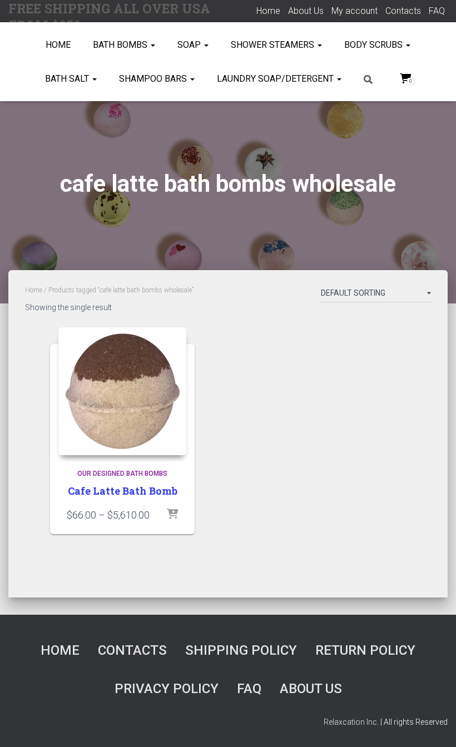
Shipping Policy (241, 650)
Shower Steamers (273, 44)
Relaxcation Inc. (351, 722)
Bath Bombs (121, 44)
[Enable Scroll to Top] (434, 725)
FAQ (437, 11)
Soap (190, 44)
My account (354, 11)
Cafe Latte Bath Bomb (122, 490)
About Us (306, 11)
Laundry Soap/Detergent (276, 78)
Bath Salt (68, 78)
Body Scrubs (374, 44)
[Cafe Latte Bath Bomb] (122, 391)
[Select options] (172, 514)
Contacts (403, 11)
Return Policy (365, 650)
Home (268, 11)
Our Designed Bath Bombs (122, 473)
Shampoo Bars (154, 78)
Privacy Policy (167, 688)
